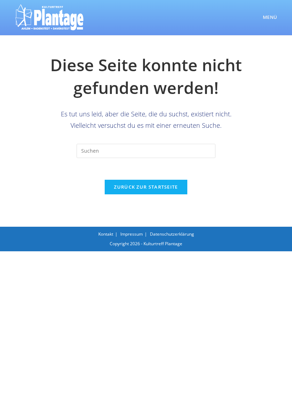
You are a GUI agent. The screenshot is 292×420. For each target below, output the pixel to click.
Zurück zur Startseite (146, 187)
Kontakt (105, 234)
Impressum (131, 234)
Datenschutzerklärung (172, 234)
